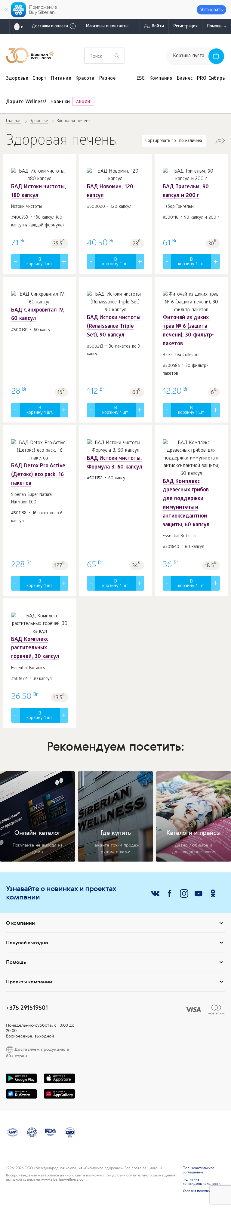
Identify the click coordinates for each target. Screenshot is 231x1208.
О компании (20, 923)
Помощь (215, 26)
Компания (160, 78)
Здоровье (17, 78)
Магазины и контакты (107, 26)
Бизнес (184, 78)
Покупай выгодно (27, 942)
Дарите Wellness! (26, 102)
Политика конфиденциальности (201, 1181)
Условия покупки (197, 1191)
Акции (83, 102)
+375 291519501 (27, 1008)
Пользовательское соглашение (199, 1170)
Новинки (60, 102)
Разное (107, 78)
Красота (85, 78)
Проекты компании (29, 981)
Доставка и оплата (50, 26)
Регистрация (185, 26)
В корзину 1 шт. (39, 262)
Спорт (39, 78)
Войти (158, 26)
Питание (61, 78)
